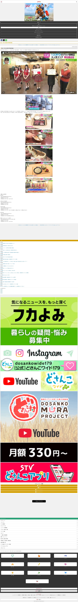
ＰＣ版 (39, 599)
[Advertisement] (39, 232)
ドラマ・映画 (3, 531)
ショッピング (65, 575)
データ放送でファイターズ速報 (6, 544)
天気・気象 (12, 575)
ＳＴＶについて (39, 594)
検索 (76, 1)
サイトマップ (53, 597)
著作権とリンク (36, 597)
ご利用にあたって (25, 597)
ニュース (65, 558)
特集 (38, 24)
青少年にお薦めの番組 (4, 538)
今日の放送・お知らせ (39, 37)
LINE (6, 40)
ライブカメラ (39, 575)
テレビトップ (3, 520)
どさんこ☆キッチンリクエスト (38, 32)
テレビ (12, 558)
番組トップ (39, 22)
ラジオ (39, 558)
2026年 (1, 289)
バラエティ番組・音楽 (4, 529)
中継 (38, 27)
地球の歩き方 (39, 35)
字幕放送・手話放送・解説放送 (6, 540)
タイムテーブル (3, 525)
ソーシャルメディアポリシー (42, 597)
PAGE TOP (76, 596)
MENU (1, 1)
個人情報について (30, 597)
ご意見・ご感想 (49, 597)
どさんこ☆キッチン (40, 489)
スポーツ (2, 533)
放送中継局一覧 (3, 542)
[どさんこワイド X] (39, 502)
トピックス (2, 522)
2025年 (1, 290)
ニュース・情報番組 (4, 527)
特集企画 (39, 485)
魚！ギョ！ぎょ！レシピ (38, 30)
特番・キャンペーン (4, 536)
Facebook (1, 40)
